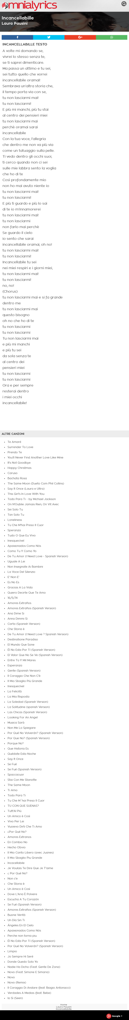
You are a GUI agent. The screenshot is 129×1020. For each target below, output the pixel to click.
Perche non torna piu (22, 935)
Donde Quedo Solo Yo (23, 961)
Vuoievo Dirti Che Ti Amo (25, 826)
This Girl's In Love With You (26, 494)
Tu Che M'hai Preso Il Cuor (26, 525)
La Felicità (15, 691)
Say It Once (15, 759)
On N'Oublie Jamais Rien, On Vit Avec (33, 504)
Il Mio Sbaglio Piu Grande (25, 858)
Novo (11, 977)
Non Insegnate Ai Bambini (25, 566)
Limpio (12, 951)
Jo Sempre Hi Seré (20, 956)
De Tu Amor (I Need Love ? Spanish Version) (38, 634)
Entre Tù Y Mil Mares (22, 660)
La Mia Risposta (18, 696)
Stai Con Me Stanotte (22, 780)
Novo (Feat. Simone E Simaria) (28, 972)
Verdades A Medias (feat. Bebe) (29, 993)
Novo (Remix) (17, 982)
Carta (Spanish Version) (24, 624)
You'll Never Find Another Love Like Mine (35, 457)
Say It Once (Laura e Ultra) (26, 488)
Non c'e (13, 878)
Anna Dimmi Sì (18, 618)
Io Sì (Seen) (15, 998)
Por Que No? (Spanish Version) (29, 738)
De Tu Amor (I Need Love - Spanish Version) (38, 556)
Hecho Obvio (17, 847)
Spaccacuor (16, 774)
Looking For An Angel (23, 717)
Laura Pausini (15, 23)
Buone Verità (16, 915)
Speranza (14, 530)
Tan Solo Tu (16, 514)
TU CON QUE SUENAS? (23, 806)
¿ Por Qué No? (17, 873)
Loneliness (15, 520)
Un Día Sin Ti (16, 920)
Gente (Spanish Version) (24, 670)
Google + (116, 1016)
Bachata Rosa (17, 478)
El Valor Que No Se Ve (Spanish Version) (35, 655)
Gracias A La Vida (20, 587)
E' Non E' (13, 577)
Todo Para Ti (17, 795)
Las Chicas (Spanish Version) (27, 712)
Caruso (12, 473)
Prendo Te (15, 452)
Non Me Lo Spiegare (22, 728)
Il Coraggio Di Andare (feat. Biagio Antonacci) (39, 987)
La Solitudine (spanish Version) (29, 707)
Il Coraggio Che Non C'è (24, 676)
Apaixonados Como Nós (24, 546)
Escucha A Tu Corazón (23, 899)
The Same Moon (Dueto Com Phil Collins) (36, 483)
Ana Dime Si (16, 613)
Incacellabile (16, 863)
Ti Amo (12, 790)
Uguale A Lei (16, 561)
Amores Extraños (19, 603)
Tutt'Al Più (14, 811)
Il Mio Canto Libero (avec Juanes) (31, 852)
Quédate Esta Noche (22, 754)
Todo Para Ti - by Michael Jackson (32, 499)
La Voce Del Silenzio (21, 572)
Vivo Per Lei (16, 821)
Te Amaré (14, 442)
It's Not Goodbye (19, 462)
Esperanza (15, 665)
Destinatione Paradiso (23, 639)
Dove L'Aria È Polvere (22, 894)
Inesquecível (16, 540)
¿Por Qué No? (17, 832)
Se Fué (12, 764)
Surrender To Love (20, 447)
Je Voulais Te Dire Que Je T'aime (30, 868)
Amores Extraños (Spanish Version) (32, 608)
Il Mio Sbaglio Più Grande (25, 681)
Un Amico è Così (19, 816)
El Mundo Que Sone (21, 644)
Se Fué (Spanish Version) (24, 769)
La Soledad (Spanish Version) (28, 702)
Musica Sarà (16, 722)
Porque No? (16, 743)
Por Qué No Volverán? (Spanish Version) (35, 733)
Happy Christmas (19, 468)
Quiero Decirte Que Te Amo (27, 592)
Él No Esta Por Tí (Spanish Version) (31, 650)
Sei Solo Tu (15, 509)
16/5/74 (13, 598)
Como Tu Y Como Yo (22, 551)
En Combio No (17, 842)
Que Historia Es (18, 748)
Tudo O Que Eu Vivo (22, 535)
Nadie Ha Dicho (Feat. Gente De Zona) (34, 967)
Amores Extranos (19, 837)
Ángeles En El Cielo (21, 925)
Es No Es (13, 582)
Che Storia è (16, 629)
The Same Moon (19, 785)
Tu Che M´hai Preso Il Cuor (26, 800)
